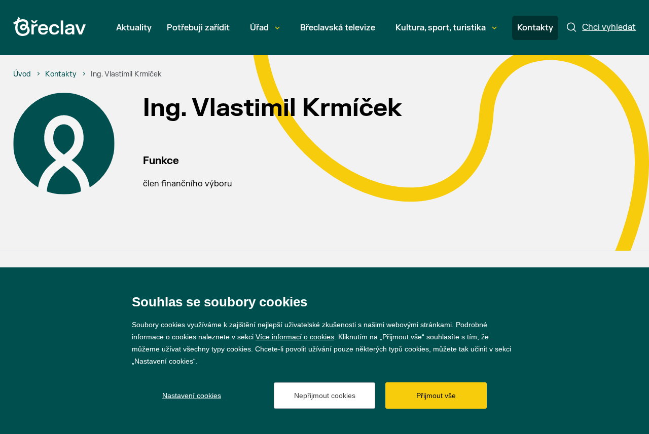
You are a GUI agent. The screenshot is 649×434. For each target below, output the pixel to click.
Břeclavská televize (337, 28)
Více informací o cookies (295, 337)
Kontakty (535, 28)
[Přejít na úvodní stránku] (49, 26)
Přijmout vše (436, 395)
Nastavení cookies (191, 395)
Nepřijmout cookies (324, 395)
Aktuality (134, 28)
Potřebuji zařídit (198, 28)
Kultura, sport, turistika (440, 28)
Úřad (259, 28)
